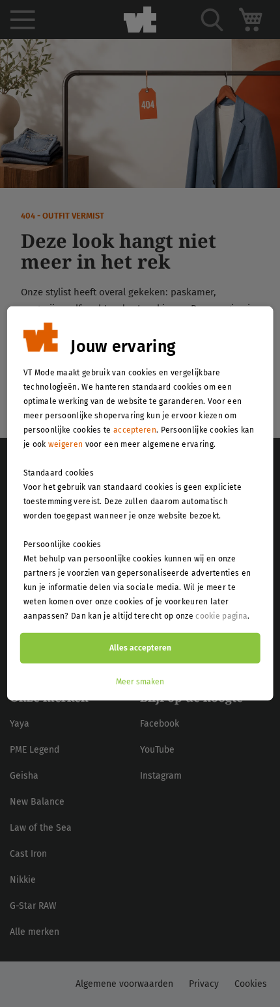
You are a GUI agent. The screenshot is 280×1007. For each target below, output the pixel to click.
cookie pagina (221, 616)
